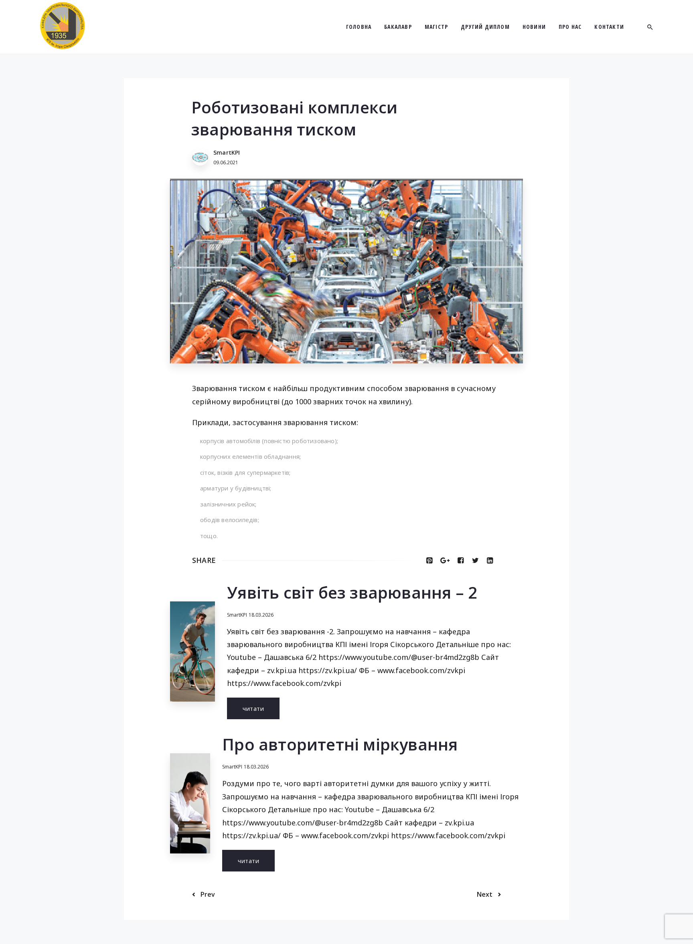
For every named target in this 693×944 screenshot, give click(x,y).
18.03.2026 (261, 614)
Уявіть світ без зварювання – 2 (352, 592)
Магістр (436, 26)
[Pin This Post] (429, 560)
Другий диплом (485, 26)
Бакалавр (398, 26)
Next (485, 894)
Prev (207, 894)
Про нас (570, 26)
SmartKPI (237, 614)
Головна (358, 26)
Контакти (609, 26)
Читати (253, 708)
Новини (534, 26)
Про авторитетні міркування (340, 744)
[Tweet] (475, 560)
